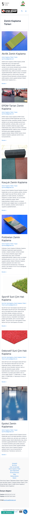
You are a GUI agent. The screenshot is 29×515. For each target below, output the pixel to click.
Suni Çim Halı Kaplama (7, 303)
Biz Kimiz (14, 465)
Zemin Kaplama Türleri (7, 57)
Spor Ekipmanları (14, 470)
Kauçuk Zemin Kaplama (14, 182)
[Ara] (25, 512)
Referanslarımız (14, 476)
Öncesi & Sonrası (14, 472)
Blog (14, 474)
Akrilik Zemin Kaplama (14, 53)
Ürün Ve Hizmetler (14, 467)
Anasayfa (14, 463)
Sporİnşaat (14, 511)
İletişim (14, 478)
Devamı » (4, 83)
